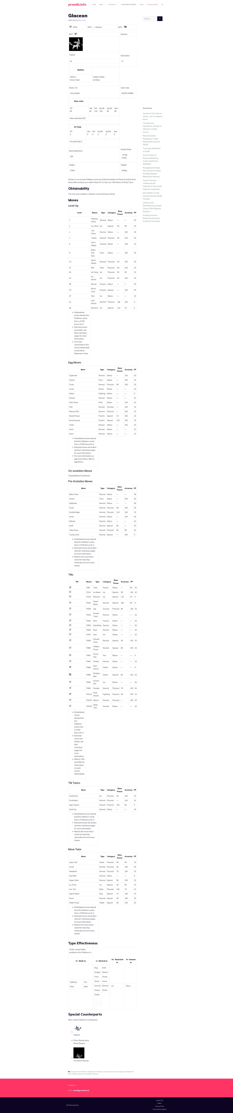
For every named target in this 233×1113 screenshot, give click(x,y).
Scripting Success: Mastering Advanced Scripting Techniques (151, 218)
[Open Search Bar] (162, 4)
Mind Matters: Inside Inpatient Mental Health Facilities (152, 196)
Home (94, 4)
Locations (111, 4)
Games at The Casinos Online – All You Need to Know (152, 116)
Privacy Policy (159, 1106)
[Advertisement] (152, 65)
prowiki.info (77, 4)
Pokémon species (77, 1074)
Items (141, 4)
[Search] (159, 18)
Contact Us (159, 1100)
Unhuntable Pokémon (128, 4)
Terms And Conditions (160, 1109)
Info (101, 4)
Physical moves (152, 4)
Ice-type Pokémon (109, 1072)
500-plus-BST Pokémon (79, 1072)
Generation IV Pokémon (95, 1072)
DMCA (160, 1103)
